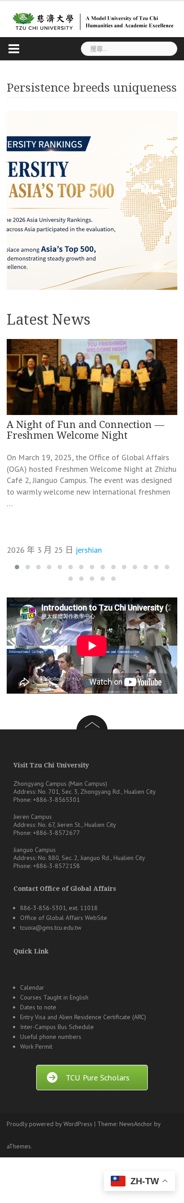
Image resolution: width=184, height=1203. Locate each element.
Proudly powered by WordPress (49, 1124)
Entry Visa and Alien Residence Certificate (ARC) (83, 1017)
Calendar (32, 987)
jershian (88, 550)
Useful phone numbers (50, 1037)
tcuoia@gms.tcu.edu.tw (50, 927)
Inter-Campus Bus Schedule (57, 1027)
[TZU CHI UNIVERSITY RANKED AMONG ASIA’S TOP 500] (92, 200)
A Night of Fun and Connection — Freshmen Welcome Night (85, 430)
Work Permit (36, 1046)
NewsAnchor (135, 1124)
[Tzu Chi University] (92, 18)
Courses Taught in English (54, 997)
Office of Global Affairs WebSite (63, 918)
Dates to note (38, 1007)
